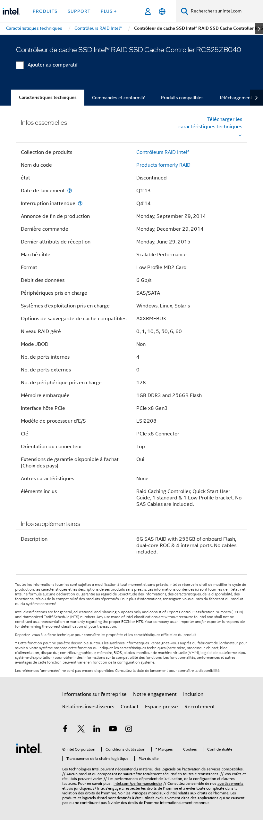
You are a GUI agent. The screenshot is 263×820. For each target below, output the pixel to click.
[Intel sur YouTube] (112, 730)
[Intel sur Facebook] (65, 730)
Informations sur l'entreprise (94, 694)
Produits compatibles (182, 97)
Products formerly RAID (163, 165)
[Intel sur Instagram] (128, 730)
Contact (130, 707)
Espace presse (161, 707)
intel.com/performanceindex (138, 783)
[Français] (162, 11)
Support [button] (79, 11)
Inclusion (193, 694)
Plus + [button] (109, 11)
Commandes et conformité (119, 97)
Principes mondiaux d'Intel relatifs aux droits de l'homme (180, 793)
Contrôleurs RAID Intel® (163, 152)
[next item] (259, 28)
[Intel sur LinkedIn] (96, 730)
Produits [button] (45, 11)
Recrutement (199, 707)
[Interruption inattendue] (80, 203)
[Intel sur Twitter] (81, 730)
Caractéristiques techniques (48, 97)
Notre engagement (155, 694)
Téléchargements (236, 97)
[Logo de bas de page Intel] (29, 748)
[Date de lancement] (69, 190)
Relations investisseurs (88, 707)
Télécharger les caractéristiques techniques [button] (210, 123)
